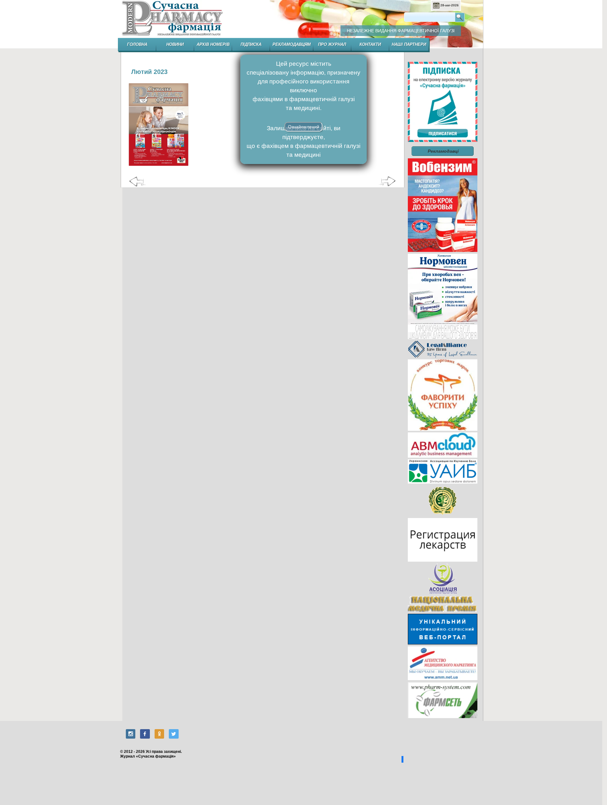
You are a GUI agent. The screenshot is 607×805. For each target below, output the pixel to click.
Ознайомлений (303, 126)
